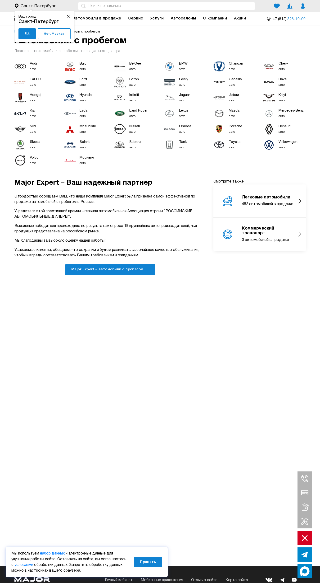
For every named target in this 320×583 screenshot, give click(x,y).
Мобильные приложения (162, 580)
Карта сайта (236, 580)
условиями (23, 565)
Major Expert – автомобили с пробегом (107, 269)
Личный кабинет (119, 580)
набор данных (52, 553)
